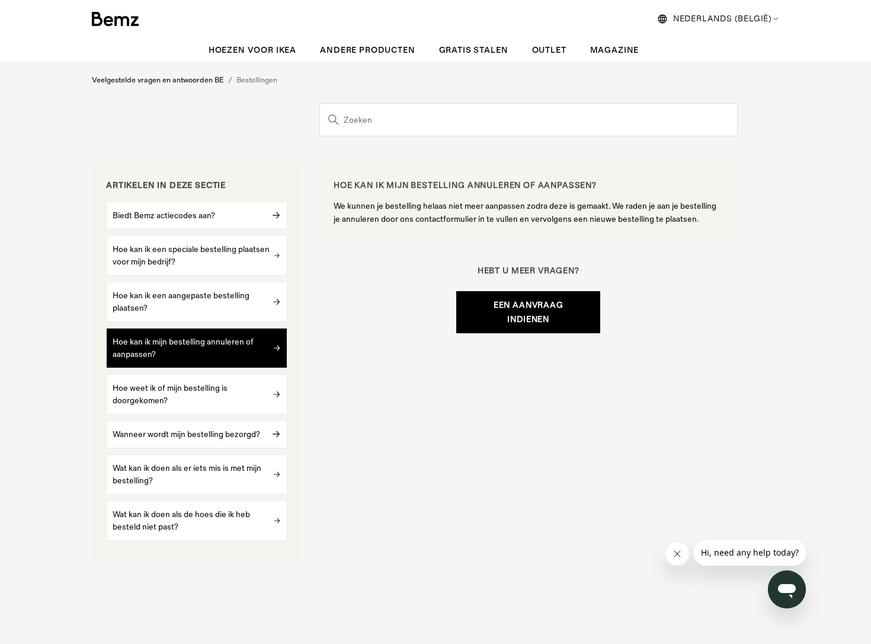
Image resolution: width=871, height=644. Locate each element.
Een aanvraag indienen (528, 312)
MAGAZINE (614, 50)
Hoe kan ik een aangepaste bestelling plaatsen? (181, 302)
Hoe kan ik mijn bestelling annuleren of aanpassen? (183, 348)
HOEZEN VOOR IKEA (252, 50)
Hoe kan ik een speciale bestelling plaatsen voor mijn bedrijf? (191, 255)
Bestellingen (256, 80)
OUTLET (549, 50)
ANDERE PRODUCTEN (367, 50)
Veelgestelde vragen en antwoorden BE (158, 80)
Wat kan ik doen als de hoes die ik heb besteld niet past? (181, 520)
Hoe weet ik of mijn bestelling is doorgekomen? (170, 394)
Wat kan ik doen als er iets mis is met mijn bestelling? (187, 474)
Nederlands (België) (722, 19)
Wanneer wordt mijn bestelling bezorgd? (186, 434)
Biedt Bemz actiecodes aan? (164, 216)
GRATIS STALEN (473, 50)
